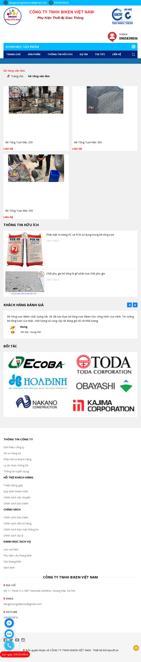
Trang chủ (13, 54)
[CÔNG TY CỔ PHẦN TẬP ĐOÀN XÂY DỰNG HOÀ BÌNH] (37, 382)
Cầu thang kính (12, 561)
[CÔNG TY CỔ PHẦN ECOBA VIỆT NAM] (37, 363)
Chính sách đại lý (13, 535)
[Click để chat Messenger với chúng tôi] (9, 623)
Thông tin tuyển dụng (16, 471)
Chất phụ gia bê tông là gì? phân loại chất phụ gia (75, 273)
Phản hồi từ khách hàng (17, 459)
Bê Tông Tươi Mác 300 (88, 142)
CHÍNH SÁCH (12, 509)
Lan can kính (10, 549)
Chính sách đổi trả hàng (17, 523)
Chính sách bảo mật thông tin (21, 529)
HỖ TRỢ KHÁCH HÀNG (18, 477)
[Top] (136, 648)
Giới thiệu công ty (13, 447)
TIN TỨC (100, 54)
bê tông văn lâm (39, 76)
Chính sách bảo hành (15, 503)
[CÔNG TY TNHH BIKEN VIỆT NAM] (70, 16)
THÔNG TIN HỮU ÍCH (60, 54)
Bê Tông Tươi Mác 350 (19, 210)
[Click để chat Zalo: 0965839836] (9, 634)
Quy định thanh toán (15, 491)
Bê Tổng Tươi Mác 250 (19, 142)
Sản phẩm (34, 54)
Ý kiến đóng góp (13, 485)
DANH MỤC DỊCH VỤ (17, 541)
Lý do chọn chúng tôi (15, 465)
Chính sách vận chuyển (16, 497)
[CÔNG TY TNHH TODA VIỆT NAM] (104, 365)
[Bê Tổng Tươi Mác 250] (36, 112)
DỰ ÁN (84, 54)
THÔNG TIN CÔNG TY (18, 439)
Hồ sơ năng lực (12, 453)
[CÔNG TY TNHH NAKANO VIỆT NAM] (37, 403)
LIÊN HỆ (116, 54)
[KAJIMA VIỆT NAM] (104, 405)
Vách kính (9, 567)
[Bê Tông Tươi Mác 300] (105, 112)
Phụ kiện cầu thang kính (17, 555)
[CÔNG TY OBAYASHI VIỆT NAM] (104, 386)
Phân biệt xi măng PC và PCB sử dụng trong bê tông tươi (80, 234)
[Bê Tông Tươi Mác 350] (36, 180)
